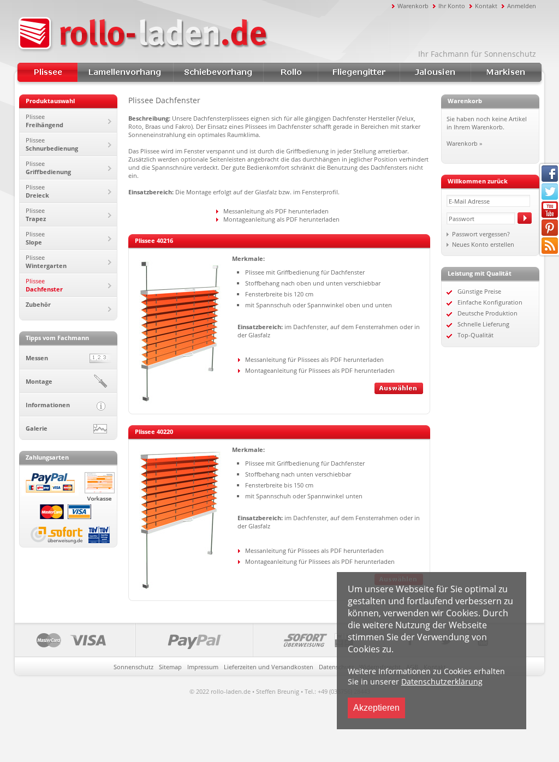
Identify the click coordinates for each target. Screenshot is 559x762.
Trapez (36, 214)
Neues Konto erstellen (483, 244)
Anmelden (521, 6)
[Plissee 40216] (180, 401)
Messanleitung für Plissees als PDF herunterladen (314, 359)
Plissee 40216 (154, 240)
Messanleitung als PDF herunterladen (276, 211)
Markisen (506, 72)
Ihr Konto (451, 6)
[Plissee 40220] (180, 588)
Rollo (290, 72)
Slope (35, 238)
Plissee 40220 (154, 431)
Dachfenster (44, 285)
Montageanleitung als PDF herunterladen (281, 219)
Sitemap (170, 667)
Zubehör (38, 304)
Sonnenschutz (133, 667)
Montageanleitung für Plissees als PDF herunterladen (320, 370)
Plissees (47, 72)
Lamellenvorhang (125, 72)
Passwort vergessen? (481, 234)
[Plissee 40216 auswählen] (398, 392)
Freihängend (44, 120)
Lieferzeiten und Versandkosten (268, 667)
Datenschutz (336, 667)
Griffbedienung (48, 167)
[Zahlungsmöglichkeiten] (199, 640)
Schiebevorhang (218, 72)
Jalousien (435, 72)
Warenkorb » (464, 143)
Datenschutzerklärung (442, 681)
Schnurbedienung (52, 144)
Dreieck (37, 191)
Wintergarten (46, 261)
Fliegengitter (359, 72)
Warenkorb (413, 6)
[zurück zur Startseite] (203, 34)
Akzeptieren (376, 707)
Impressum (202, 667)
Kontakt (486, 6)
